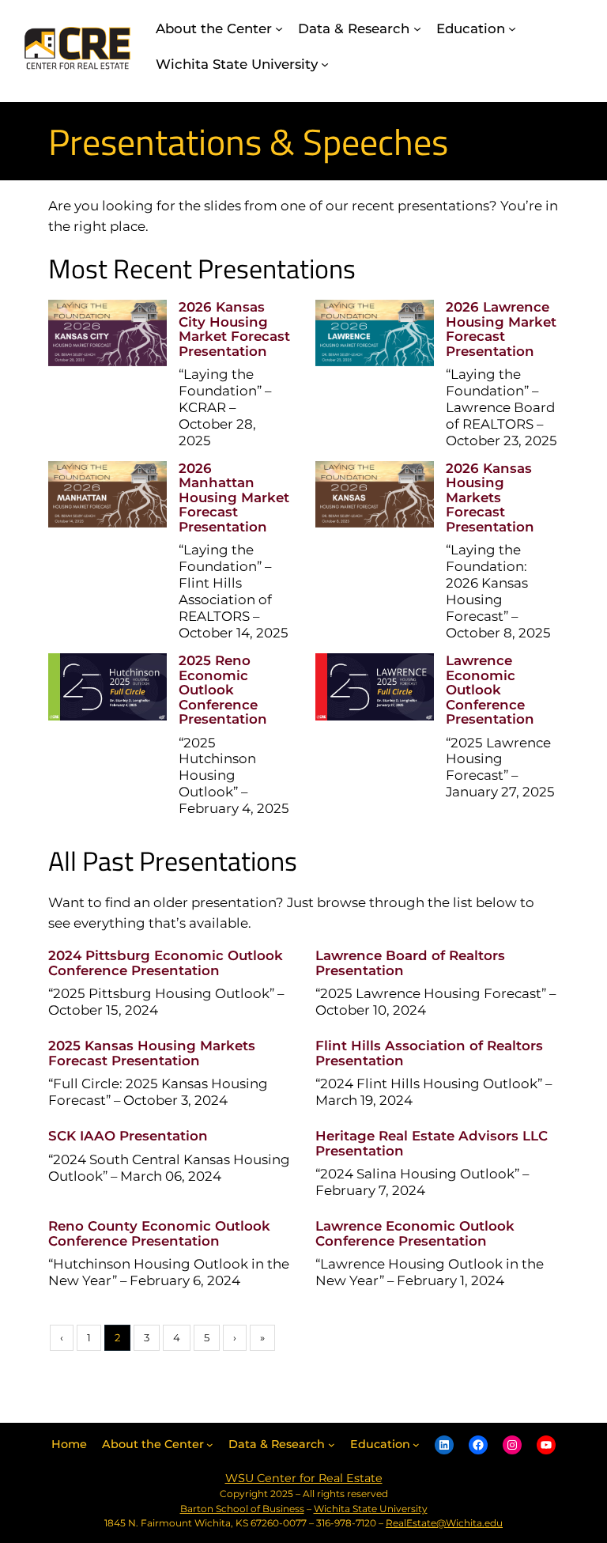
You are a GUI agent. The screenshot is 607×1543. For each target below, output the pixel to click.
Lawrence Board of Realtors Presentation (410, 962)
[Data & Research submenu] (417, 28)
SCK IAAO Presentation (128, 1136)
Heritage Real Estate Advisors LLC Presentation (431, 1143)
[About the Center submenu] (279, 28)
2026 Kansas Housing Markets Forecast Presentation (490, 497)
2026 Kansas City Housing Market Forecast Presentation (234, 328)
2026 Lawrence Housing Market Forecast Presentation (501, 328)
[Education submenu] (512, 28)
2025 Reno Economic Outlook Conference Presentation (223, 689)
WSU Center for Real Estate (304, 1478)
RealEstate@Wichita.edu (444, 1523)
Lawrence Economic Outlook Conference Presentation (490, 689)
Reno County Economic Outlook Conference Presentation (159, 1233)
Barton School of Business (242, 1509)
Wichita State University (371, 1509)
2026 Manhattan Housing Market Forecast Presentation (234, 497)
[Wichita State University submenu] (325, 64)
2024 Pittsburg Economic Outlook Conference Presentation (165, 962)
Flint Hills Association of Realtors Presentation (429, 1053)
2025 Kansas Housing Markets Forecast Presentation (151, 1053)
